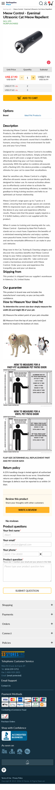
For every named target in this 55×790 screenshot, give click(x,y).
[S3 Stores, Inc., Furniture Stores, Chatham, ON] (14, 736)
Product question (12, 559)
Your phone (9, 550)
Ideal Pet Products (33, 115)
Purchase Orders (8, 721)
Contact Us (6, 686)
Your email (9, 540)
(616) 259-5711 (12, 669)
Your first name (11, 530)
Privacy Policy (18, 778)
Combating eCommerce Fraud (14, 710)
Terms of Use (6, 778)
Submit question (27, 590)
